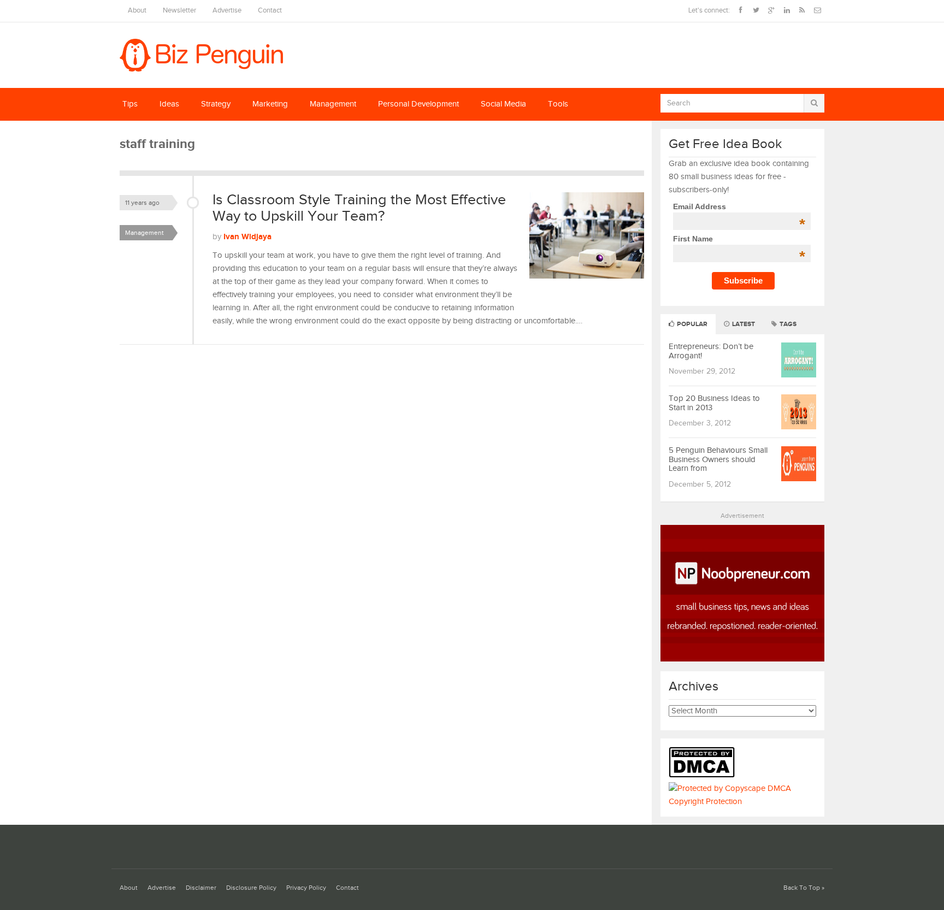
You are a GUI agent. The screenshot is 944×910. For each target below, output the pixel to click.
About (137, 11)
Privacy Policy (306, 888)
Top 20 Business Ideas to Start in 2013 (714, 403)
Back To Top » (803, 888)
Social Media (503, 104)
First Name (739, 238)
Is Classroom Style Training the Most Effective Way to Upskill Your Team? (359, 208)
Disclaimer (201, 888)
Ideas (169, 104)
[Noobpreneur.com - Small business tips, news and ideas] (742, 659)
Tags (787, 324)
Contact (270, 11)
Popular (691, 324)
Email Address (739, 206)
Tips (130, 104)
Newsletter (179, 11)
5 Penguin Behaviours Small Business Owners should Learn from (718, 459)
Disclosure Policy (251, 888)
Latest (742, 324)
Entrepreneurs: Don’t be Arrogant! (711, 351)
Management (333, 104)
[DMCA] (704, 775)
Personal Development (418, 104)
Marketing (270, 104)
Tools (558, 104)
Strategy (216, 104)
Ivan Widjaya (247, 237)
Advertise (227, 11)
